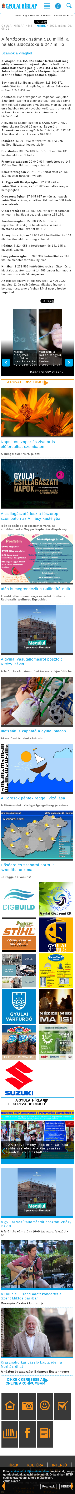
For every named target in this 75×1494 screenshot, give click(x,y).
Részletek (48, 1486)
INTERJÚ (59, 1465)
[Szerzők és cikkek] (45, 1440)
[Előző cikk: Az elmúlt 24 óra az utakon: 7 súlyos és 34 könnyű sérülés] (72, 1486)
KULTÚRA (35, 1465)
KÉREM (66, 1486)
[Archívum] (10, 1440)
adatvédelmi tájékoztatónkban (29, 1471)
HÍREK (41, 25)
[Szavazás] (62, 1412)
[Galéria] (27, 1412)
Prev (5, 1154)
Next (69, 1154)
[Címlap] (10, 1412)
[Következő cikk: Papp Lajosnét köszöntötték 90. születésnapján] (3, 1486)
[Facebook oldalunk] (27, 1440)
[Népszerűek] (45, 1412)
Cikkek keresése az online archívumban (25, 1381)
